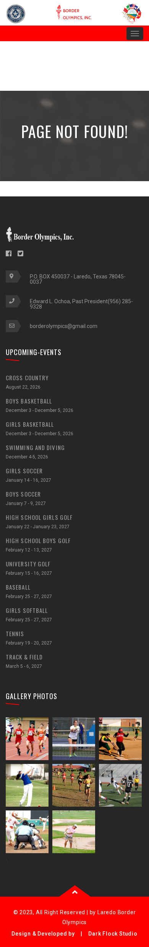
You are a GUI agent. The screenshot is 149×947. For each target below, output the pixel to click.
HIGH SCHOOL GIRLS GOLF (39, 521)
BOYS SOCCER (26, 498)
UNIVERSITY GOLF (29, 568)
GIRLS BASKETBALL (39, 428)
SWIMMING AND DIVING (35, 451)
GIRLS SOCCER (28, 474)
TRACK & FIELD (24, 661)
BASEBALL (29, 591)
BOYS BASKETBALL (39, 405)
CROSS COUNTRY (27, 381)
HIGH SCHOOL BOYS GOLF (38, 544)
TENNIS (29, 637)
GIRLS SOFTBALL (29, 614)
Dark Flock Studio (113, 934)
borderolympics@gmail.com (63, 326)
